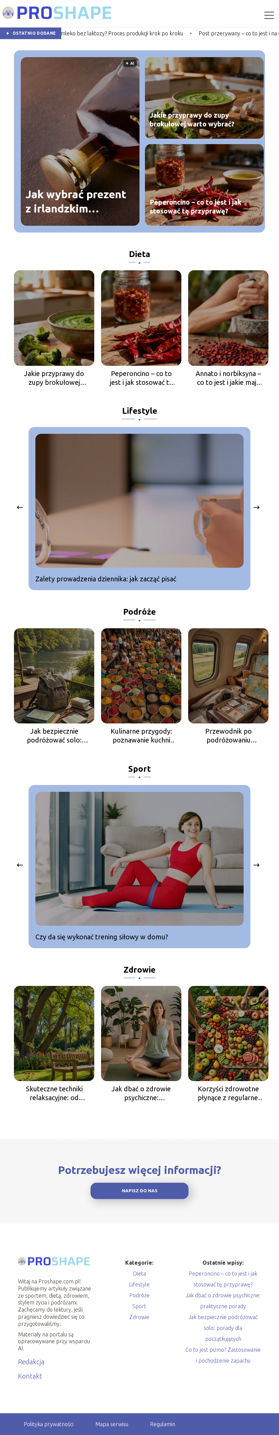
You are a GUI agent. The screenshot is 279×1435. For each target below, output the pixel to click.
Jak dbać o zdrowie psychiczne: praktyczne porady (141, 1093)
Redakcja (31, 1362)
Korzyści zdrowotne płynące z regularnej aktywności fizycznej (228, 1093)
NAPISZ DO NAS (140, 1190)
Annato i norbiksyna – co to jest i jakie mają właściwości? (228, 378)
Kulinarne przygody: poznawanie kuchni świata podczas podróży (141, 736)
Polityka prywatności (48, 1424)
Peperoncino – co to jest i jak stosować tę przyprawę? (195, 206)
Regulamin (162, 1424)
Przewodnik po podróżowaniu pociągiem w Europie (228, 736)
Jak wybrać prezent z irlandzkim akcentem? (76, 202)
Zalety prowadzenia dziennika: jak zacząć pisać (105, 579)
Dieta (139, 254)
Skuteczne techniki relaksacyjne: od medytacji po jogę (54, 1093)
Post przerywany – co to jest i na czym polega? (203, 33)
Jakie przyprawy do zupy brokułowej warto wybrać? (192, 119)
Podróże (139, 611)
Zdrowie (139, 969)
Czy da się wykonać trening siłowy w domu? (101, 937)
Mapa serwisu (111, 1424)
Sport (139, 768)
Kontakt (30, 1376)
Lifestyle (139, 410)
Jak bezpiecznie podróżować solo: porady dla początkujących (54, 736)
